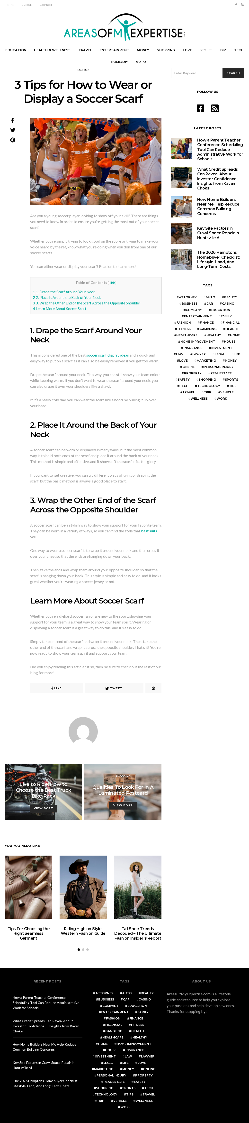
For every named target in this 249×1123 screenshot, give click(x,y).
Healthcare (186, 335)
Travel (85, 50)
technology (208, 386)
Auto (141, 62)
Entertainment (114, 50)
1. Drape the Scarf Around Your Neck (64, 292)
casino (228, 303)
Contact (46, 5)
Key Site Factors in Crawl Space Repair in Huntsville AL (218, 233)
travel (188, 392)
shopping (207, 379)
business (189, 303)
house (229, 341)
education (220, 310)
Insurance (193, 348)
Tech (239, 50)
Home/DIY (119, 62)
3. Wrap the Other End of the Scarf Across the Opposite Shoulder (86, 303)
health (232, 329)
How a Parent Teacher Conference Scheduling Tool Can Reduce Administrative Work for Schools (220, 149)
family (226, 316)
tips (232, 386)
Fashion (83, 70)
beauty (230, 297)
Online (189, 367)
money (231, 360)
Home (10, 5)
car (209, 303)
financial (231, 322)
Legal (220, 354)
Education (15, 50)
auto (210, 297)
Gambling (208, 329)
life (237, 354)
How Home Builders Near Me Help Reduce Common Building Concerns (218, 206)
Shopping (166, 50)
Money (143, 50)
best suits (149, 530)
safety (184, 379)
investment (221, 348)
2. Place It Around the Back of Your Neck (67, 297)
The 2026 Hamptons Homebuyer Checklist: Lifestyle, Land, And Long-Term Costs (218, 259)
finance (207, 322)
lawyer (199, 354)
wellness (199, 398)
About (27, 5)
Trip (207, 392)
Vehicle (227, 392)
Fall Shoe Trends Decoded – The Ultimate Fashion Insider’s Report (137, 933)
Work (222, 398)
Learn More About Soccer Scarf (59, 308)
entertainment (198, 316)
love (183, 360)
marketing (206, 360)
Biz (223, 50)
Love (187, 50)
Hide (112, 283)
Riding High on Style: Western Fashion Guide (83, 931)
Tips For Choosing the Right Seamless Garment (29, 933)
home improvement (197, 341)
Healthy (213, 335)
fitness (184, 329)
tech (184, 386)
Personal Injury (218, 367)
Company (194, 310)
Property (193, 373)
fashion (184, 322)
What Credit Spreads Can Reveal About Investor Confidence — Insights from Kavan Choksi (219, 178)
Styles (206, 50)
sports (231, 379)
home (235, 335)
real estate (221, 373)
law (179, 354)
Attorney (188, 297)
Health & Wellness (52, 50)
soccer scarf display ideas (107, 355)
